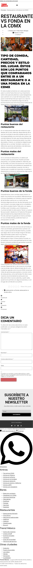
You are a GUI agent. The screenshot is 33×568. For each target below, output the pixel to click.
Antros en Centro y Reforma (12, 483)
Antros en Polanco (9, 475)
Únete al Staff (7, 534)
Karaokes (6, 507)
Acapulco (6, 548)
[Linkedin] (18, 425)
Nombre (4, 352)
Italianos (6, 521)
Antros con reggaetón (10, 487)
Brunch (5, 525)
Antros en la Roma (9, 477)
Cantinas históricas (9, 497)
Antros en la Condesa (10, 479)
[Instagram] (21, 425)
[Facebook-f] (15, 425)
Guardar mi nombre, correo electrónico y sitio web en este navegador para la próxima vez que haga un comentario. (16, 375)
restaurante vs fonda (12, 290)
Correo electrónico (7, 359)
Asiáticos (6, 519)
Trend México (4, 5)
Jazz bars (6, 505)
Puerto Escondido (9, 550)
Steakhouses (7, 523)
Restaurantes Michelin (10, 513)
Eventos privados (8, 535)
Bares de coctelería (9, 493)
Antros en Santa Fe (9, 481)
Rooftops (6, 501)
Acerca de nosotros (9, 532)
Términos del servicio (10, 541)
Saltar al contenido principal (9, 1)
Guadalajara (7, 558)
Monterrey (6, 556)
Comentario (5, 332)
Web (2, 365)
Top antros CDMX (8, 473)
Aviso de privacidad (9, 539)
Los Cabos (6, 552)
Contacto (6, 537)
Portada (3, 10)
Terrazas (5, 503)
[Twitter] (11, 425)
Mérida (5, 554)
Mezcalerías (7, 499)
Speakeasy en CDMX (9, 495)
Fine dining (6, 515)
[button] (17, 5)
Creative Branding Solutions (16, 429)
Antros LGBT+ (7, 485)
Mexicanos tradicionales (10, 517)
